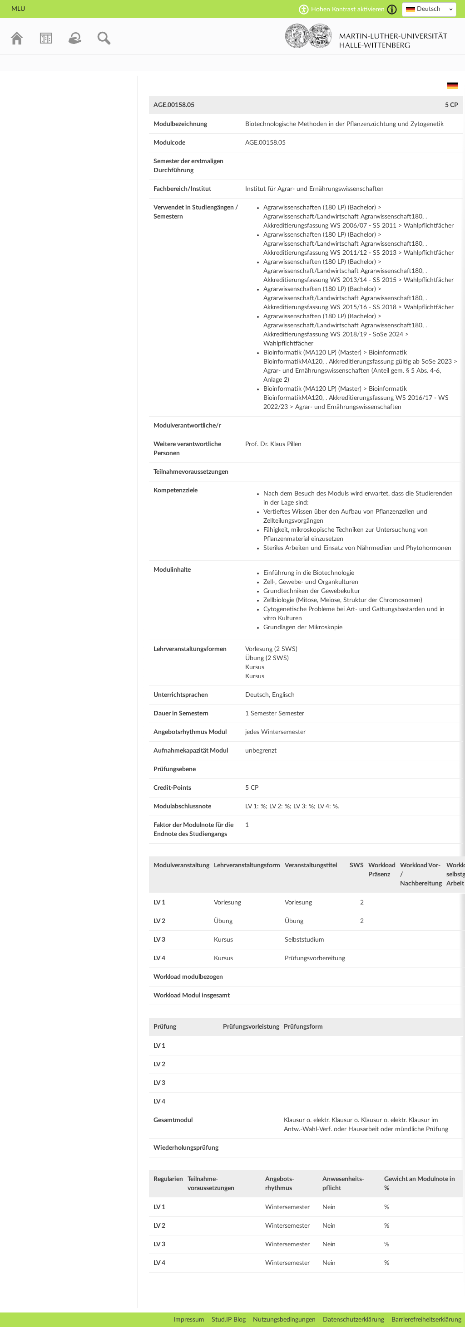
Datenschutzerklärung (353, 1320)
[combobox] (429, 9)
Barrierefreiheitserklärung (426, 1320)
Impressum (188, 1320)
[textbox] (429, 9)
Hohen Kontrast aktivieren (348, 9)
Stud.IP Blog (229, 1320)
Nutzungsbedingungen (284, 1320)
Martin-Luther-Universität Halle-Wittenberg (366, 35)
